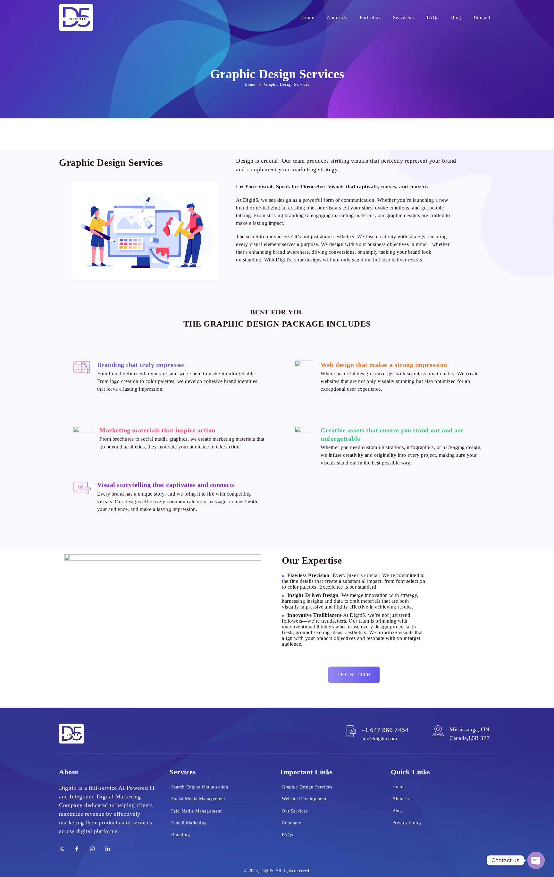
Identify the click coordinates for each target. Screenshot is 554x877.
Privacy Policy (407, 822)
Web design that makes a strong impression (384, 364)
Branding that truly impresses (141, 364)
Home (307, 17)
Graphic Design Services (307, 786)
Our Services (295, 810)
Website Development (304, 798)
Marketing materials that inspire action (157, 430)
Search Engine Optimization (200, 786)
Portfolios (370, 17)
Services (402, 17)
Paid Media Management (196, 810)
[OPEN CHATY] (536, 860)
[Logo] (76, 17)
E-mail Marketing (189, 822)
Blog (456, 17)
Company (291, 822)
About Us (337, 17)
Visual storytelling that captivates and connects (166, 484)
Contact (482, 17)
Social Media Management (198, 798)
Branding (180, 834)
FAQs (433, 17)
